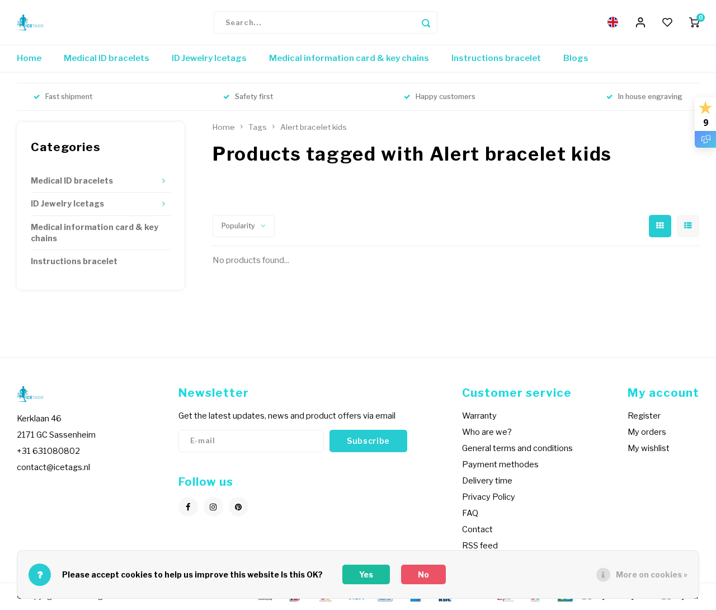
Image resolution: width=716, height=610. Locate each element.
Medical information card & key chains (349, 58)
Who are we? (487, 432)
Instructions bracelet (496, 58)
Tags (257, 127)
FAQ (470, 513)
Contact (477, 529)
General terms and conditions (517, 448)
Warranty (479, 416)
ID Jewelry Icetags (209, 58)
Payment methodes (500, 464)
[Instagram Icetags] (213, 507)
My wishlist (649, 448)
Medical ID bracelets (106, 58)
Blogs (575, 58)
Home (29, 58)
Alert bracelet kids (313, 127)
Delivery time (487, 481)
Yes (366, 574)
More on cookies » (651, 574)
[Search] (426, 22)
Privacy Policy (488, 497)
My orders (647, 432)
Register (644, 416)
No (423, 574)
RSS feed (480, 546)
